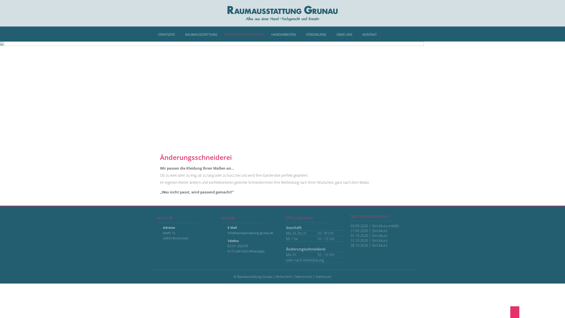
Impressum (323, 276)
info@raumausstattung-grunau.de (250, 233)
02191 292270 (238, 246)
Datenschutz (303, 276)
